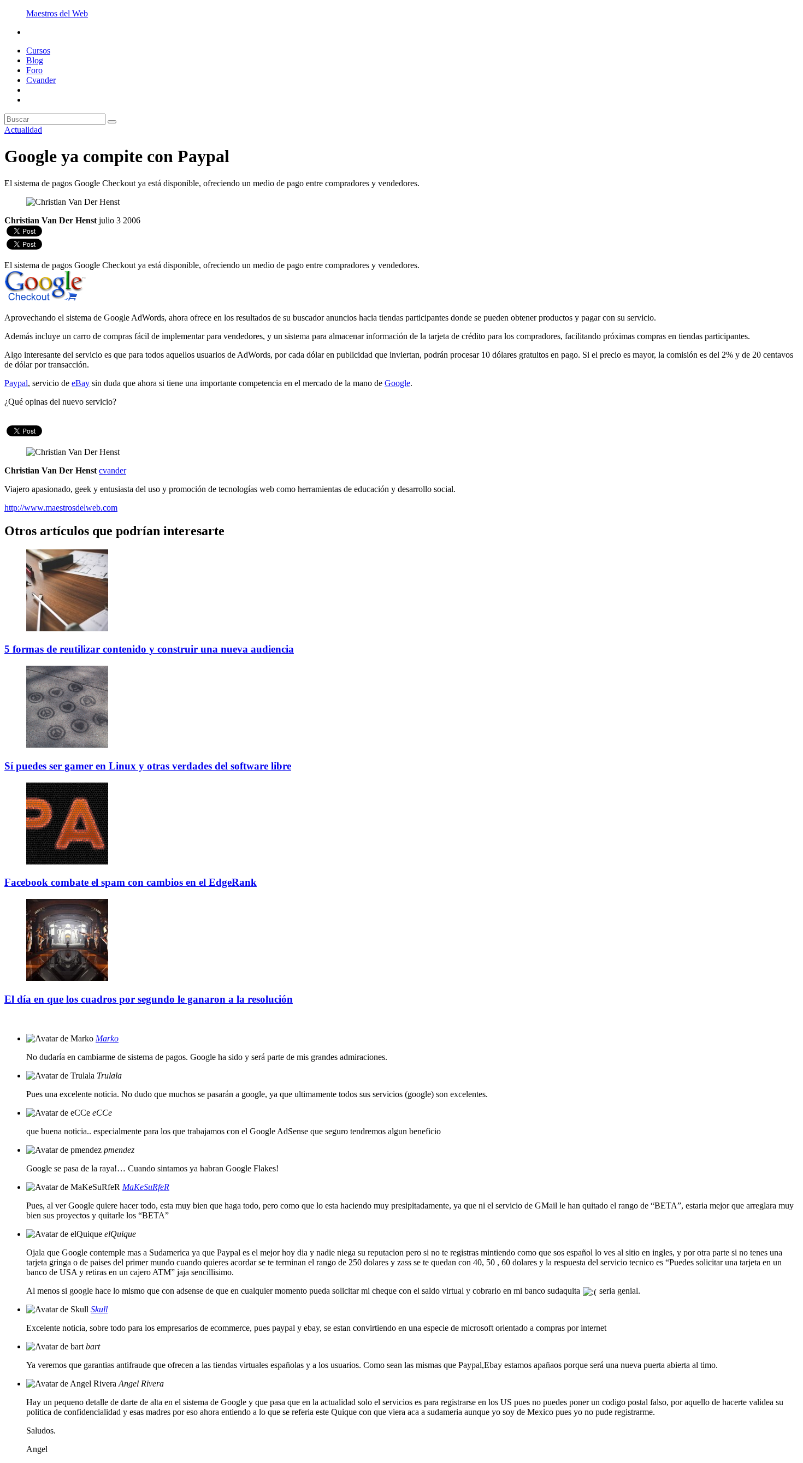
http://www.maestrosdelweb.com (60, 507)
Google (397, 383)
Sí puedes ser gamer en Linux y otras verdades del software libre (147, 766)
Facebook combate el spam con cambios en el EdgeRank (130, 882)
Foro (34, 70)
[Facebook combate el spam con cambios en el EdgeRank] (67, 861)
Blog (34, 60)
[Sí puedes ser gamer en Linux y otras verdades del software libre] (67, 744)
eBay (81, 383)
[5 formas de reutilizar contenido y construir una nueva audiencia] (67, 628)
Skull (99, 1309)
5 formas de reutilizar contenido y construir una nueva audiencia (149, 649)
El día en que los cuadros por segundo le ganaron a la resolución (148, 999)
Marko (107, 1038)
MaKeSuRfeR (145, 1187)
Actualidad (23, 129)
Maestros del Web (57, 13)
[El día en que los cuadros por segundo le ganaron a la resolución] (67, 977)
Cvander (41, 80)
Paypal (16, 383)
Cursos (38, 50)
